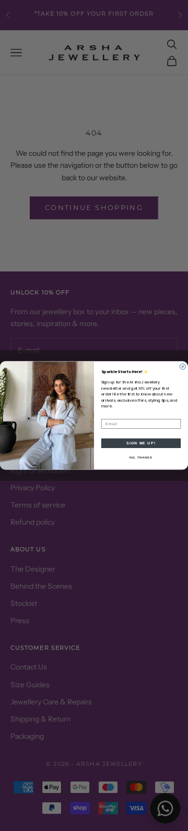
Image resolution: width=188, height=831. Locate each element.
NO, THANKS (141, 457)
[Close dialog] (182, 366)
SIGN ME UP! (141, 443)
